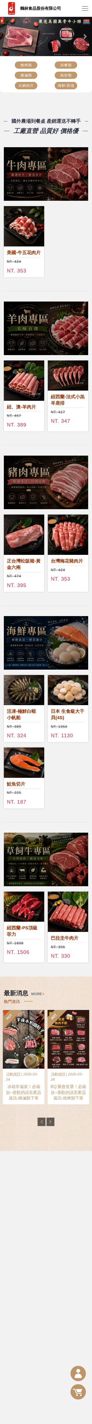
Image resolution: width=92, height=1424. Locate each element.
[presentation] (41, 1122)
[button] (7, 36)
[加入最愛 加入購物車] (24, 226)
